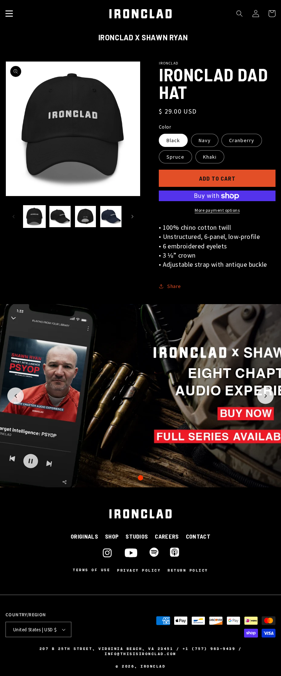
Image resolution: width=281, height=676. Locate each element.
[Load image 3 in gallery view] (86, 217)
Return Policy (188, 570)
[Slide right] (132, 216)
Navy (205, 140)
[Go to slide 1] (140, 477)
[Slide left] (13, 216)
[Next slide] (265, 396)
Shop (112, 536)
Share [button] (174, 286)
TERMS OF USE (91, 570)
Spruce (175, 157)
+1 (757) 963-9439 (209, 648)
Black (173, 140)
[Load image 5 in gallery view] (111, 217)
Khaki (210, 157)
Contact (198, 536)
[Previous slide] (15, 396)
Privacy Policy (139, 570)
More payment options (217, 210)
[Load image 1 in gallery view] (34, 217)
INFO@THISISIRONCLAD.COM (140, 653)
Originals (84, 536)
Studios (136, 536)
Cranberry (241, 140)
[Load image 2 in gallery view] (60, 217)
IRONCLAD (152, 666)
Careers (167, 536)
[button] (9, 13)
